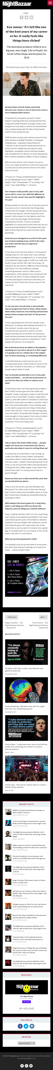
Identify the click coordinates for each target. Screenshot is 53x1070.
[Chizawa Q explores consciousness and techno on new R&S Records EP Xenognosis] (8, 858)
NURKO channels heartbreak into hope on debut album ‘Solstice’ (28, 811)
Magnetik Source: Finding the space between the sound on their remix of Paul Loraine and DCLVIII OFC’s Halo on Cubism (30, 950)
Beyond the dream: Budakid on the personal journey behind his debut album (29, 916)
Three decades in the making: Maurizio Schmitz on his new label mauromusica (28, 938)
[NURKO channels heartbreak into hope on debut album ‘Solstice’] (8, 812)
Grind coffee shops (29, 442)
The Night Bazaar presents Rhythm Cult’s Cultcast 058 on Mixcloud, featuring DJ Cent (29, 927)
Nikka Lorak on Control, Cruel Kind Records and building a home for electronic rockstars (30, 846)
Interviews (42, 67)
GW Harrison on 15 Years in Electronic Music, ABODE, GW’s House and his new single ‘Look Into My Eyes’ (30, 893)
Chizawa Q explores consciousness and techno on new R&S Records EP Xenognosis (29, 857)
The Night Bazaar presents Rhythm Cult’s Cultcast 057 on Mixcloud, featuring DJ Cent (29, 962)
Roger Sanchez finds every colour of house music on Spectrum (29, 881)
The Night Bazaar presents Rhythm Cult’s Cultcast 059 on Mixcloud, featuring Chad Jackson (28, 869)
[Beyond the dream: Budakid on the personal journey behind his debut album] (8, 917)
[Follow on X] (26, 1066)
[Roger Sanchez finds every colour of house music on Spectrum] (8, 882)
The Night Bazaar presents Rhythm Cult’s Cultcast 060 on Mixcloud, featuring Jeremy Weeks (29, 834)
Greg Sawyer (20, 67)
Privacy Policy (39, 1056)
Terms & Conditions (26, 1056)
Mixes (23, 839)
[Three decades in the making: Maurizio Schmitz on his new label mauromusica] (8, 939)
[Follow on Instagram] (31, 1066)
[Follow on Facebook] (22, 1066)
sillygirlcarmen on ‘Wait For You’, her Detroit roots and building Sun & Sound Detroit (29, 905)
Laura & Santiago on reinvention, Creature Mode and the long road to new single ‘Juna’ (29, 822)
